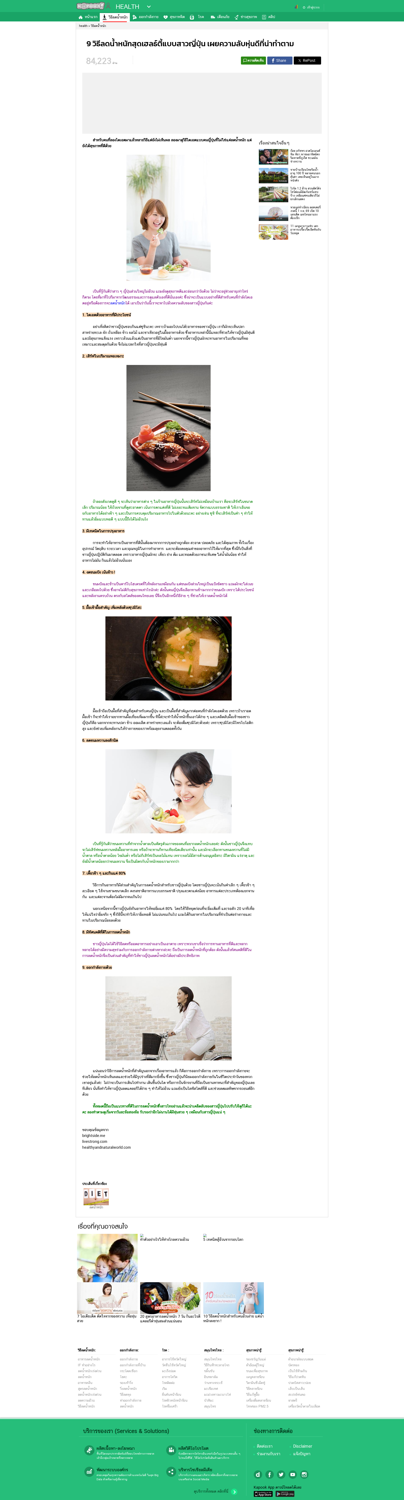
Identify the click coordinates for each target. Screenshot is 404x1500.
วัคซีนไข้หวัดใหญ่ (174, 1365)
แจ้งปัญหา (301, 1453)
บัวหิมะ (209, 1400)
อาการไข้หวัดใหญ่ (174, 1359)
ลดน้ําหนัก (127, 1406)
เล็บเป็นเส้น (296, 1389)
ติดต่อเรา (264, 1446)
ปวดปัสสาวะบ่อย (299, 1383)
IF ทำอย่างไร (86, 1365)
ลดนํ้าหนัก (85, 1377)
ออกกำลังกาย (148, 17)
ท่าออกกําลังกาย (130, 1400)
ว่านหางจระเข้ (213, 1383)
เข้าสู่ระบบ (313, 7)
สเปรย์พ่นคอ (296, 1395)
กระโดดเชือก (128, 1371)
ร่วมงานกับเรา (268, 1453)
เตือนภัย (223, 17)
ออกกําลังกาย (129, 1359)
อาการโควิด (169, 1377)
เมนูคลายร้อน (255, 1377)
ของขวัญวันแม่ (256, 1359)
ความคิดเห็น (256, 60)
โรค (201, 17)
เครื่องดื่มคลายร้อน (258, 1400)
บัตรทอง (293, 1365)
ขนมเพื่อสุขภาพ (257, 1371)
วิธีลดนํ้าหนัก (86, 1406)
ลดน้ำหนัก (117, 303)
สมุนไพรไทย (213, 1359)
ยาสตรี (292, 1400)
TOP (393, 1492)
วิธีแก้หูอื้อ (252, 1395)
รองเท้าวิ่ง (126, 1383)
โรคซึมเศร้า (169, 1406)
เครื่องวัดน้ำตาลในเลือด (304, 1406)
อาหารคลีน (85, 1383)
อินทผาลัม (211, 1377)
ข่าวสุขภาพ (249, 17)
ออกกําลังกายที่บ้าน (133, 1365)
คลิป (271, 17)
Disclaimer (302, 1446)
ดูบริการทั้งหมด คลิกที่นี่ (211, 1491)
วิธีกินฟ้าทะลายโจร (216, 1365)
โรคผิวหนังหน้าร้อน (174, 1400)
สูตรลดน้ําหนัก (87, 1389)
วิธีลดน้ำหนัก (118, 17)
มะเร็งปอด (169, 1371)
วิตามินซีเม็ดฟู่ (255, 1383)
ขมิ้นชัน (209, 1371)
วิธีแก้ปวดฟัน (297, 1377)
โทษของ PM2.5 (257, 1406)
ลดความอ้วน (86, 1400)
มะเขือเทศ (211, 1389)
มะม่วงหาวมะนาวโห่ (217, 1395)
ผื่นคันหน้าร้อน (171, 1395)
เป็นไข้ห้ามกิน (297, 1371)
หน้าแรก (91, 17)
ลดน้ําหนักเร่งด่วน (89, 1371)
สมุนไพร (210, 1406)
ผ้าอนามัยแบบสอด (300, 1359)
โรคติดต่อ (168, 1383)
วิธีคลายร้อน (254, 1389)
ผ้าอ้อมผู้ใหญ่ (255, 1365)
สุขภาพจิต (177, 17)
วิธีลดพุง (125, 1395)
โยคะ (123, 1377)
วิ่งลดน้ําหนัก (128, 1389)
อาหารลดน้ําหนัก (89, 1359)
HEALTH (127, 7)
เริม (164, 1389)
